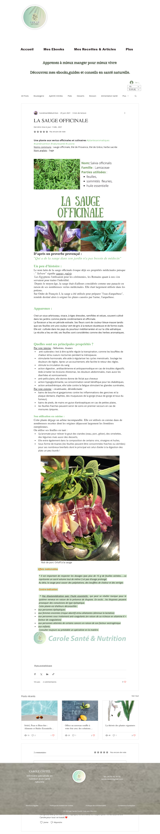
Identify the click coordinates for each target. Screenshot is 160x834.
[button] (134, 89)
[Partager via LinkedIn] (47, 674)
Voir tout (135, 696)
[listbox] (134, 89)
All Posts (25, 96)
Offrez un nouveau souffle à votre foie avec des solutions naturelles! (77, 727)
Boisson (92, 96)
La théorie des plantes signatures (120, 725)
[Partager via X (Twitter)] (41, 674)
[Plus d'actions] (124, 112)
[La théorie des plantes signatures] (120, 711)
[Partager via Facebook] (35, 674)
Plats (70, 96)
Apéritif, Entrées (56, 96)
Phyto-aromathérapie (43, 665)
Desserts (80, 96)
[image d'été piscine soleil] (39, 711)
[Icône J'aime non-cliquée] (41, 822)
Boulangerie (39, 96)
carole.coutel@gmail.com (112, 779)
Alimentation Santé (109, 96)
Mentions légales (32, 805)
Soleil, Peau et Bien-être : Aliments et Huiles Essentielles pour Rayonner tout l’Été (38, 727)
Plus (124, 96)
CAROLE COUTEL (40, 771)
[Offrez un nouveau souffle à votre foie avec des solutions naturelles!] (80, 711)
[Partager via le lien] (53, 674)
